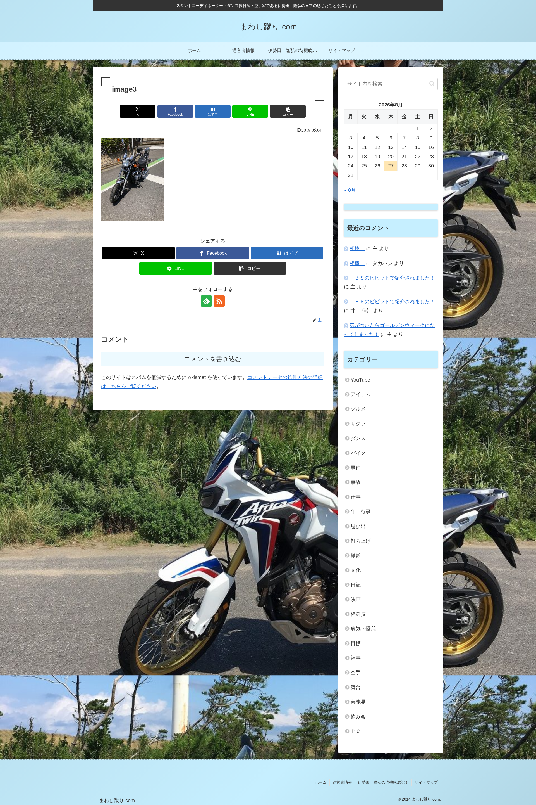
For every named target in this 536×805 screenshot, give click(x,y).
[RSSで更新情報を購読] (219, 301)
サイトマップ (426, 782)
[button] (288, 111)
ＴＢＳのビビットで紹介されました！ (392, 278)
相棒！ (357, 248)
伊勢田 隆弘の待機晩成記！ (383, 782)
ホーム (321, 782)
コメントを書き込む (212, 359)
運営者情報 (342, 782)
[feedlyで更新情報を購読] (206, 301)
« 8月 (350, 190)
